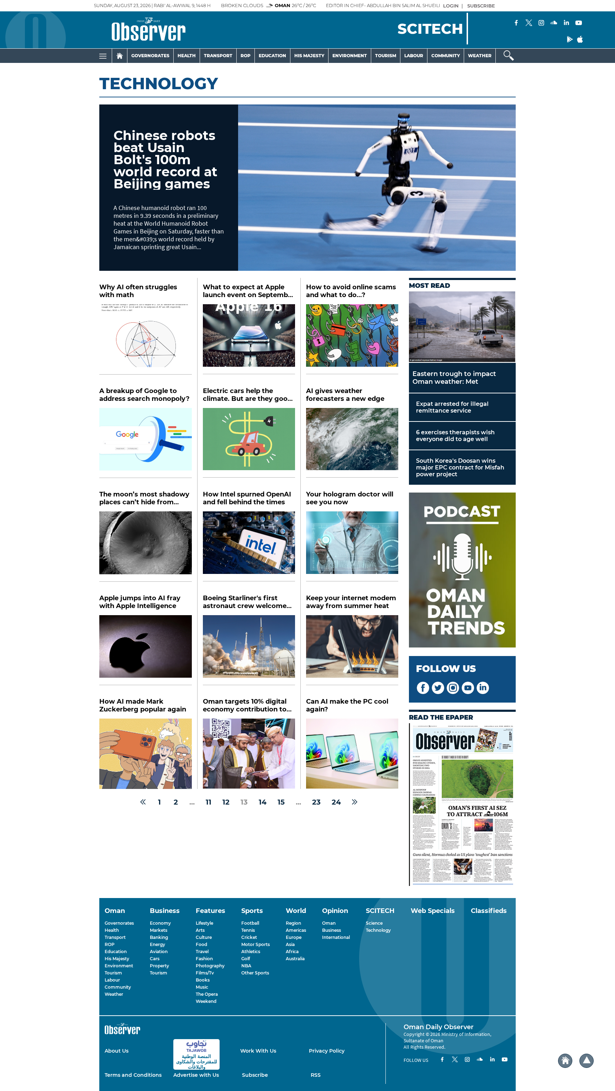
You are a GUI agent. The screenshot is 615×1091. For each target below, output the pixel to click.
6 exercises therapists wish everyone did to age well (455, 435)
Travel (202, 951)
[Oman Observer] (139, 30)
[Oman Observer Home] (565, 1061)
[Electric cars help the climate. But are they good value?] (249, 443)
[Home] (119, 56)
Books (203, 980)
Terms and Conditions (133, 1075)
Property (159, 965)
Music (202, 987)
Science (374, 923)
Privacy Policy (327, 1051)
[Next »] (354, 802)
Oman (329, 923)
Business (331, 930)
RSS (316, 1075)
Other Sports (255, 973)
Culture (204, 937)
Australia (295, 958)
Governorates (150, 55)
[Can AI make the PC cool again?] (352, 754)
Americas (296, 930)
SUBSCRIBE (481, 6)
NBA (246, 965)
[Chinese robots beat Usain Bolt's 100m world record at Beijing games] (377, 187)
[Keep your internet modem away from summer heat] (352, 650)
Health (187, 55)
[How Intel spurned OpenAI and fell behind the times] (249, 546)
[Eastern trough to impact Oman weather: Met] (462, 327)
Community (445, 55)
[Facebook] (516, 23)
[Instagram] (541, 23)
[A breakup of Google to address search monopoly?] (145, 443)
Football (250, 923)
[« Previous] (143, 802)
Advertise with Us (196, 1075)
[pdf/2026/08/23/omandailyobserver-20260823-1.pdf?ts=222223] (462, 805)
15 (281, 802)
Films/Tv (205, 973)
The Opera (207, 994)
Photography (210, 965)
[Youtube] (578, 23)
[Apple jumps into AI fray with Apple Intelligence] (145, 650)
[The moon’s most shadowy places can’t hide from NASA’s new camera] (145, 546)
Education (272, 55)
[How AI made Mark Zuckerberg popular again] (145, 754)
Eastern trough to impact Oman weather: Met (454, 378)
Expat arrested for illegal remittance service (452, 407)
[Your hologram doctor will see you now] (352, 546)
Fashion (204, 958)
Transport (218, 55)
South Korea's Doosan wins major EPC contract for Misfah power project (460, 467)
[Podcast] (462, 571)
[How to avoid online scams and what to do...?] (352, 339)
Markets (158, 930)
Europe (293, 937)
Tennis (248, 930)
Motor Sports (255, 944)
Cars (154, 958)
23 (316, 802)
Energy (157, 944)
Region (293, 923)
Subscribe (255, 1075)
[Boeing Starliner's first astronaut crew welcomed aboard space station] (249, 650)
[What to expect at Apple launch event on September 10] (249, 339)
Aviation (159, 951)
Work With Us (258, 1051)
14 (263, 802)
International (336, 937)
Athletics (250, 951)
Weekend (206, 1001)
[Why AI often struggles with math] (145, 339)
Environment (349, 55)
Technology (378, 930)
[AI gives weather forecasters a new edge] (352, 443)
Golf (245, 958)
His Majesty (309, 55)
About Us (116, 1051)
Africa (292, 951)
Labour (413, 55)
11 (208, 802)
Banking (159, 937)
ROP (110, 944)
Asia (290, 944)
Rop (246, 55)
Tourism (385, 55)
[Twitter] (529, 23)
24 (336, 802)
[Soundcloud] (553, 23)
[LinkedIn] (566, 23)
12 (226, 802)
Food (201, 944)
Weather (480, 55)
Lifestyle (204, 923)
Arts (200, 930)
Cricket (249, 937)
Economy (160, 923)
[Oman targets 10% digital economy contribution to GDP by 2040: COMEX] (249, 754)
